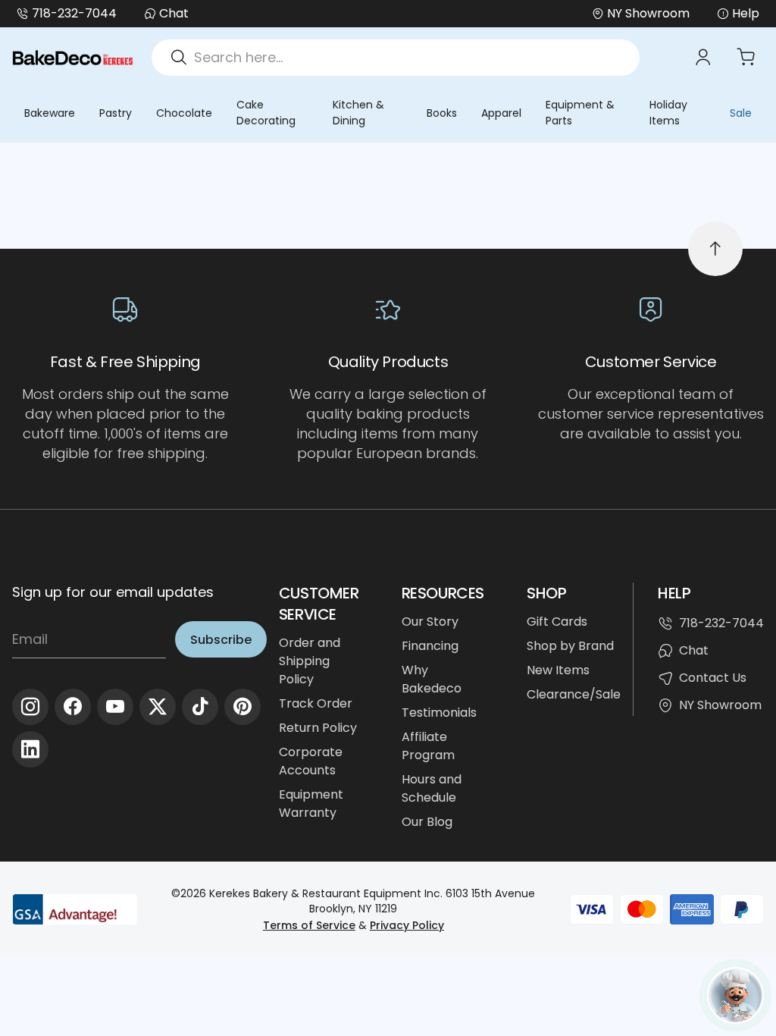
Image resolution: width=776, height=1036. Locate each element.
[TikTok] (200, 707)
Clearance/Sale (574, 694)
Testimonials (439, 712)
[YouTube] (115, 707)
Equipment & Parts (580, 112)
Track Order (315, 703)
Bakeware (49, 113)
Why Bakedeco (432, 679)
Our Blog (427, 821)
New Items (558, 670)
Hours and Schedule (432, 788)
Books (442, 113)
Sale (741, 113)
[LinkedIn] (30, 749)
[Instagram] (30, 707)
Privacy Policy (407, 925)
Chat (174, 13)
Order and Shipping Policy (309, 661)
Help (745, 13)
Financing (430, 646)
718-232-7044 (74, 13)
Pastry (115, 113)
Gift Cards (557, 621)
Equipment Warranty (311, 803)
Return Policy (318, 727)
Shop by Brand (570, 646)
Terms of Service (309, 925)
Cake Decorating (266, 112)
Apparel (501, 113)
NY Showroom (720, 705)
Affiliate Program (428, 746)
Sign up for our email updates (113, 591)
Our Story (430, 621)
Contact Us (712, 677)
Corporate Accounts (311, 761)
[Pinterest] (242, 707)
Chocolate (184, 113)
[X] (157, 707)
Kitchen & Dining (358, 112)
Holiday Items (668, 112)
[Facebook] (73, 707)
